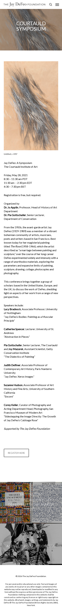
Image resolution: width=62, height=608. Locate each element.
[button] (57, 4)
